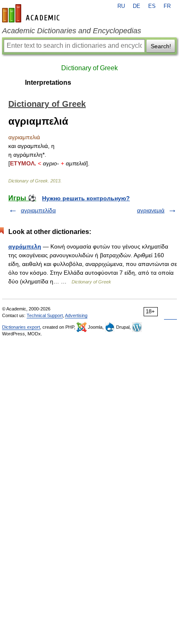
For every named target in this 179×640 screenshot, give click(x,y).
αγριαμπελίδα (38, 210)
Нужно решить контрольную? (86, 198)
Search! (161, 46)
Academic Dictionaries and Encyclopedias (71, 31)
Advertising (76, 315)
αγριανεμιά (150, 210)
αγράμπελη (24, 246)
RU (121, 6)
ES (152, 6)
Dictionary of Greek (89, 67)
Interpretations (48, 82)
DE (136, 6)
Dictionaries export (21, 327)
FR (167, 6)
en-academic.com (32, 13)
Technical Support (45, 315)
